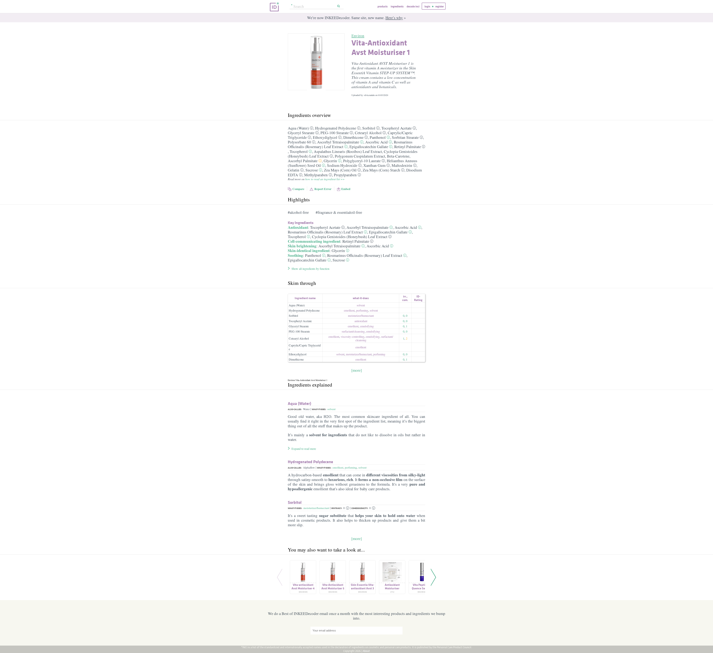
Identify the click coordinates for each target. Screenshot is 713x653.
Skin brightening (302, 246)
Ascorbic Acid (376, 142)
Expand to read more (304, 449)
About (366, 651)
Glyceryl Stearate (301, 132)
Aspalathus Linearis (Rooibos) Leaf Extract (348, 151)
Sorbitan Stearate (405, 137)
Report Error (322, 189)
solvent (361, 305)
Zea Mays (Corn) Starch (381, 170)
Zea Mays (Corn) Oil (340, 170)
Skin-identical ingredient (309, 250)
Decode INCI (413, 6)
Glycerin (330, 160)
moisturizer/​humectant (361, 316)
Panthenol (378, 137)
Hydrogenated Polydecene (335, 128)
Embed (345, 189)
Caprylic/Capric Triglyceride (305, 347)
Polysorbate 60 (299, 142)
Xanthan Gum (374, 165)
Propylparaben (345, 174)
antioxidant (360, 321)
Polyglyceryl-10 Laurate (362, 160)
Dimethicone (353, 137)
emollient (349, 310)
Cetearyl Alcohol (368, 132)
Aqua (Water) (298, 128)
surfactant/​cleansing (353, 331)
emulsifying (367, 326)
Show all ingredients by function (310, 269)
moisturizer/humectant (316, 508)
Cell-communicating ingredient (314, 241)
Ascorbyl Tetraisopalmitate (338, 142)
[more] (356, 370)
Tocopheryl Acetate (396, 128)
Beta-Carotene (398, 156)
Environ (357, 35)
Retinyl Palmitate (407, 146)
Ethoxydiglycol (325, 137)
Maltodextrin (402, 165)
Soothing (295, 255)
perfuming (362, 310)
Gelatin (293, 170)
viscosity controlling (352, 336)
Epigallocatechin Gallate (368, 146)
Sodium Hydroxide (342, 165)
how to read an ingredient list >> (325, 179)
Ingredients (397, 6)
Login (427, 6)
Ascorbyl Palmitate (303, 160)
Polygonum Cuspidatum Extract (360, 156)
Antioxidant (298, 227)
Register (439, 6)
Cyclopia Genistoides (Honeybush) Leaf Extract (349, 236)
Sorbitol (368, 128)
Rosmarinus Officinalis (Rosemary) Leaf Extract (325, 232)
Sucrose (311, 170)
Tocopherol (299, 151)
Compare (298, 189)
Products (382, 6)
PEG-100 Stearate (334, 132)
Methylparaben (316, 174)
